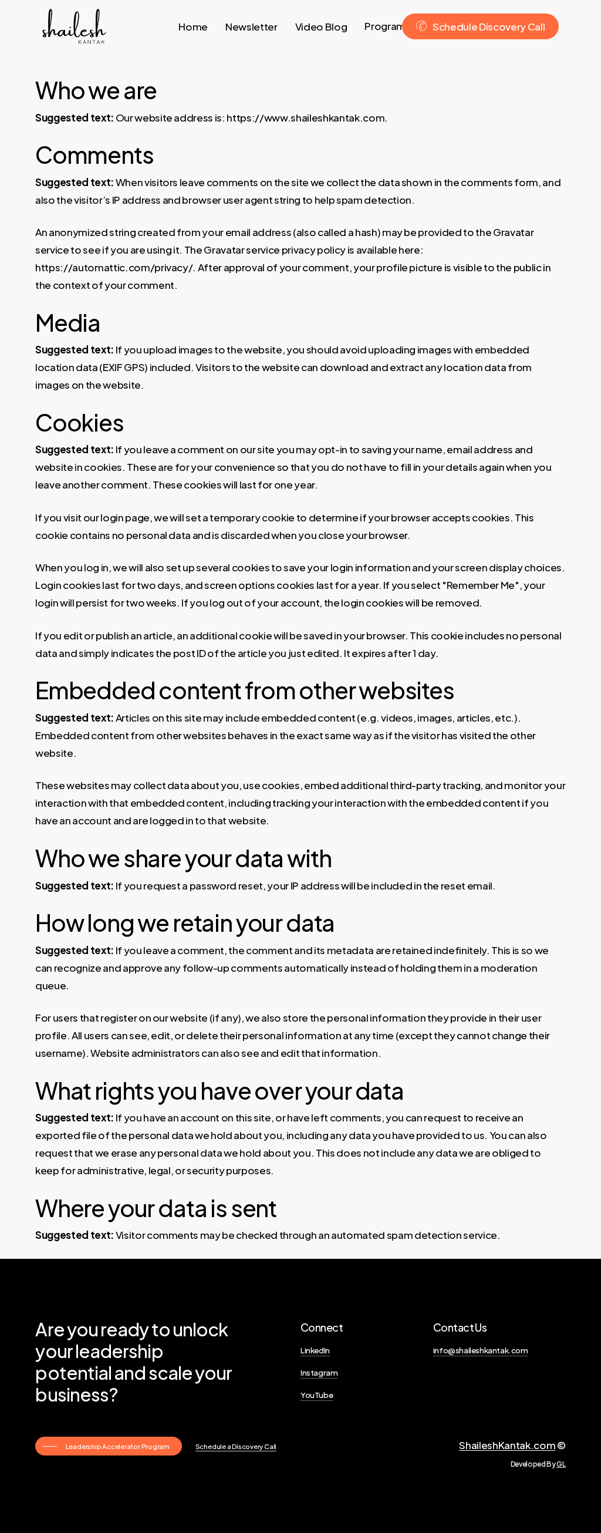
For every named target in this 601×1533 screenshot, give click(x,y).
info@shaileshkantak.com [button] (480, 1350)
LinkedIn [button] (315, 1350)
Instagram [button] (318, 1372)
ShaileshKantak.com (507, 1444)
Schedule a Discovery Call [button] (235, 1446)
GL (560, 1464)
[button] (108, 1446)
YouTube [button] (316, 1395)
